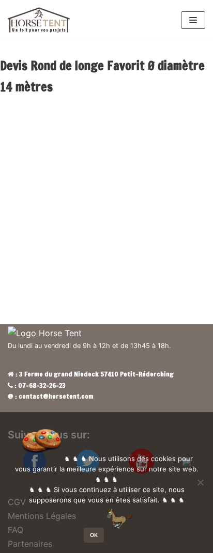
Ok (94, 535)
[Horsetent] (39, 20)
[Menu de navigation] (193, 20)
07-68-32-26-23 (42, 385)
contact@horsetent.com (56, 396)
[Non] (200, 482)
